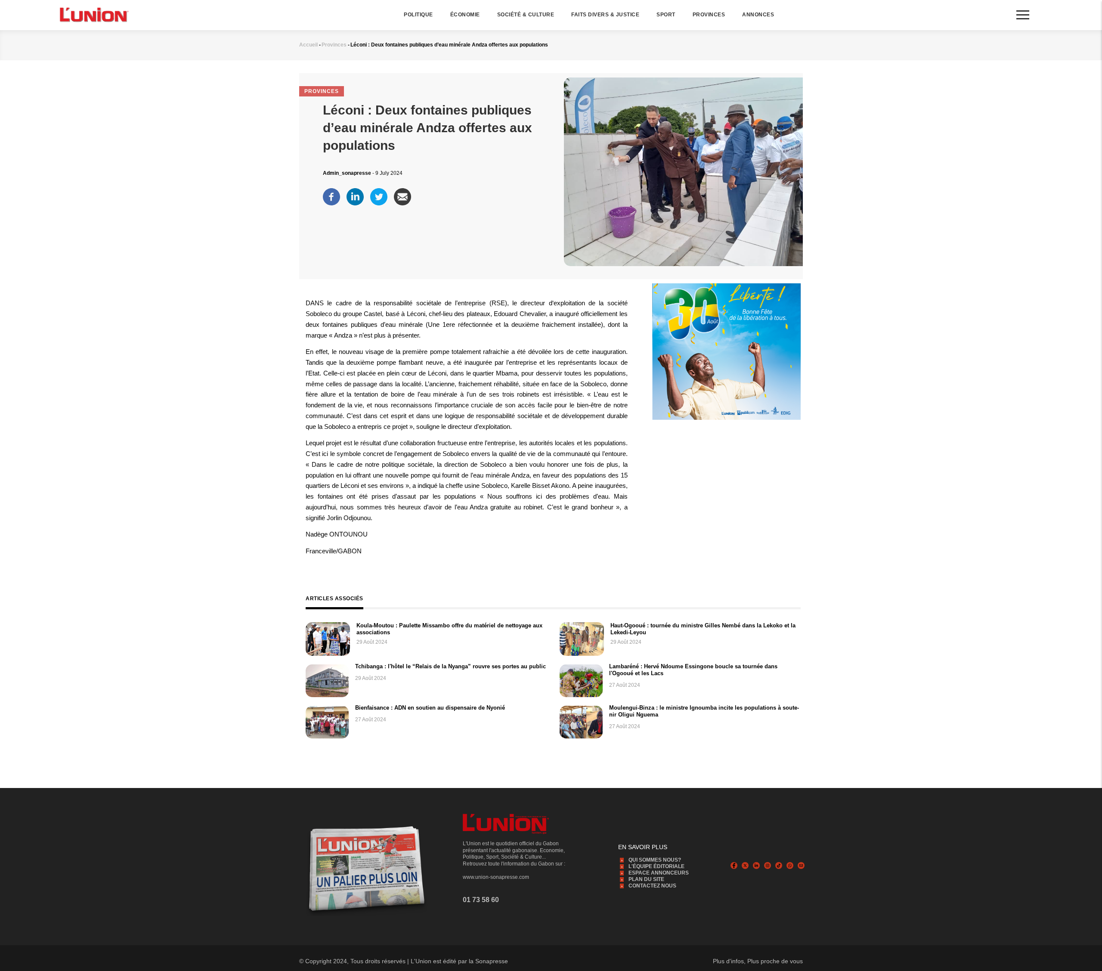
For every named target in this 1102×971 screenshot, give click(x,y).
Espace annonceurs (658, 873)
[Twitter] (378, 195)
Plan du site (646, 879)
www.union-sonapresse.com (496, 877)
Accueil (308, 45)
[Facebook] (331, 195)
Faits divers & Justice (605, 15)
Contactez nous (652, 886)
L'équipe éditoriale (656, 866)
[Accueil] (93, 14)
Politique (418, 15)
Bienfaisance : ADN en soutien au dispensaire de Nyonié (430, 707)
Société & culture (525, 15)
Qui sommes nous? (654, 860)
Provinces (709, 15)
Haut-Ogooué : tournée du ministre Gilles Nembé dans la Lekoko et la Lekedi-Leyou (703, 629)
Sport (665, 15)
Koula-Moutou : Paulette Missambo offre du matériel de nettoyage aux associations (449, 629)
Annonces (758, 15)
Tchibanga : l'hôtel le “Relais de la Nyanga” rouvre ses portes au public (450, 666)
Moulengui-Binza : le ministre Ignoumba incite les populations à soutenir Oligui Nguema (704, 711)
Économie (465, 15)
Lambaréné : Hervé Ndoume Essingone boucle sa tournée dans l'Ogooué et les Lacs (693, 669)
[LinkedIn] (355, 195)
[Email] (402, 195)
